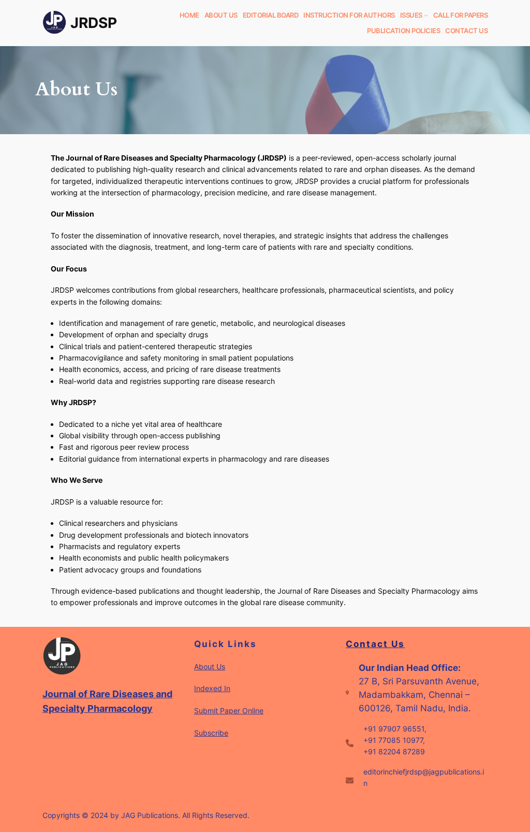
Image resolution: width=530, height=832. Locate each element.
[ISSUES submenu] (426, 15)
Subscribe (211, 732)
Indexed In (212, 688)
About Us (209, 666)
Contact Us (375, 644)
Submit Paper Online (228, 710)
